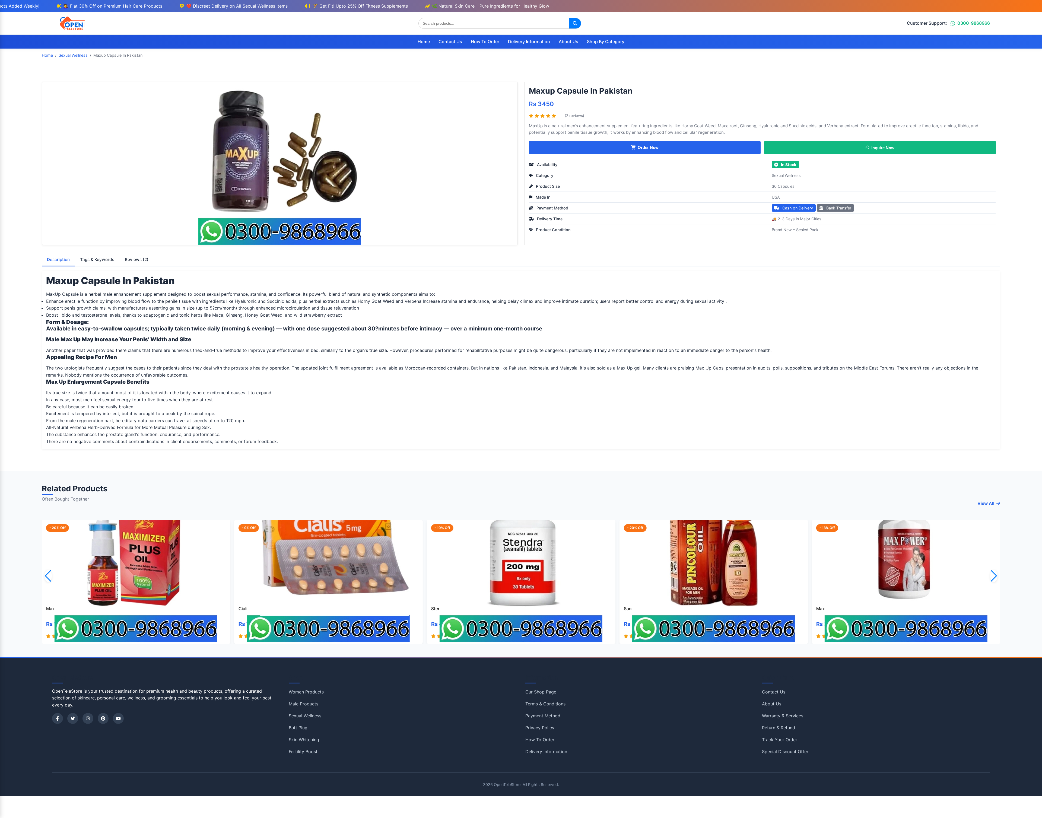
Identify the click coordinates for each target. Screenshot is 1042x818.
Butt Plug (298, 727)
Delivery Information (529, 41)
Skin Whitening (304, 739)
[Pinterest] (103, 718)
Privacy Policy (539, 727)
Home (424, 41)
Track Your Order (779, 739)
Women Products (306, 692)
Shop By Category (605, 41)
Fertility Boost (303, 751)
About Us (568, 41)
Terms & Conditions (545, 703)
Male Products (303, 703)
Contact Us (450, 41)
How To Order (485, 41)
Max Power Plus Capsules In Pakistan (888, 608)
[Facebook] (57, 718)
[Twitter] (72, 718)
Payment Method (542, 715)
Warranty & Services (782, 715)
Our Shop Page (540, 692)
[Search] (575, 23)
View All (985, 503)
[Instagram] (87, 718)
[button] (993, 576)
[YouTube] (118, 718)
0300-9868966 (973, 23)
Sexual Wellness (786, 175)
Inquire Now (882, 147)
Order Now (648, 147)
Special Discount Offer (785, 751)
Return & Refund (778, 727)
